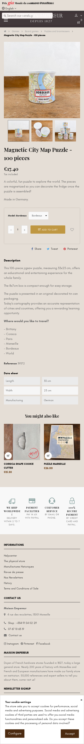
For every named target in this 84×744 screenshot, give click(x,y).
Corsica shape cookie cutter (19, 465)
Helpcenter (10, 555)
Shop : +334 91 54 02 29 (22, 623)
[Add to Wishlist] (72, 229)
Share (38, 248)
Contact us (15, 635)
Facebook (44, 643)
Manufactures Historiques (19, 566)
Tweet (54, 248)
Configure (14, 733)
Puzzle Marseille (55, 464)
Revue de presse (14, 572)
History (8, 583)
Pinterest (72, 248)
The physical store (14, 561)
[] (8, 455)
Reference (10, 363)
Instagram (13, 643)
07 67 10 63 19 (16, 629)
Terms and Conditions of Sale (21, 588)
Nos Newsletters (13, 577)
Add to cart (49, 229)
